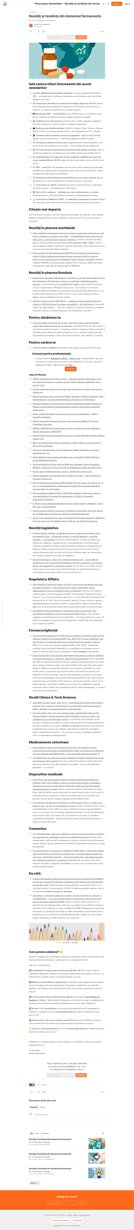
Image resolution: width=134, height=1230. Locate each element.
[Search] (104, 4)
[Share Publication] (108, 4)
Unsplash (75, 942)
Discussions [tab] (45, 1133)
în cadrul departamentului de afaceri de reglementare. (71, 399)
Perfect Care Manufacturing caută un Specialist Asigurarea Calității (63, 518)
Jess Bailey (66, 942)
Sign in (127, 4)
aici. (71, 364)
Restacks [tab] (43, 1107)
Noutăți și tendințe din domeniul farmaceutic (50, 1139)
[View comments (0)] (38, 31)
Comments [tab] (34, 1107)
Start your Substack (61, 1220)
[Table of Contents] (2, 615)
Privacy (69, 1215)
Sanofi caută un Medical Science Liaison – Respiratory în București (62, 471)
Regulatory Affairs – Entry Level (65, 358)
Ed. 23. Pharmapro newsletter (39, 1171)
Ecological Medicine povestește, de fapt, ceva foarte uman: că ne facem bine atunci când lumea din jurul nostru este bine (66, 324)
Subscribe (117, 4)
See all (33, 1183)
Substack (56, 1226)
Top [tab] (31, 1133)
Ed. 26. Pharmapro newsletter (39, 1157)
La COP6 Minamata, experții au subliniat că (52, 834)
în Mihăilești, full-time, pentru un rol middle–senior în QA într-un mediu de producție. (69, 520)
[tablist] (38, 1107)
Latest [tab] (37, 1133)
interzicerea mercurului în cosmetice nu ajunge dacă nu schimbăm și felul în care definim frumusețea (68, 835)
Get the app (77, 1220)
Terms (75, 1215)
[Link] (26, 86)
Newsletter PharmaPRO (42, 24)
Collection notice (84, 1215)
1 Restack (44, 1085)
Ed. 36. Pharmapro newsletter (39, 1142)
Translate (33, 12)
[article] (67, 1143)
